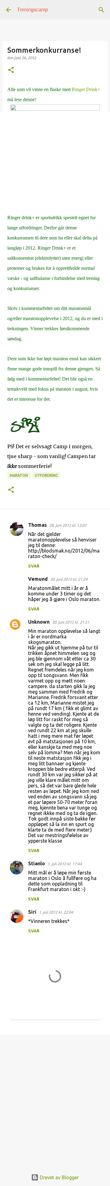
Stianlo (36, 863)
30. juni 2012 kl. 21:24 (68, 579)
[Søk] (101, 9)
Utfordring (46, 475)
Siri (32, 912)
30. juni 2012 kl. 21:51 (70, 622)
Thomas (37, 525)
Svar (33, 566)
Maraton (19, 475)
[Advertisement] (55, 1099)
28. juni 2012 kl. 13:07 (67, 525)
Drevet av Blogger (58, 1177)
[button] (11, 70)
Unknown (39, 622)
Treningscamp (32, 9)
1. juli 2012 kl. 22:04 (56, 912)
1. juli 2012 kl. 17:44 (64, 864)
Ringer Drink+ (86, 89)
